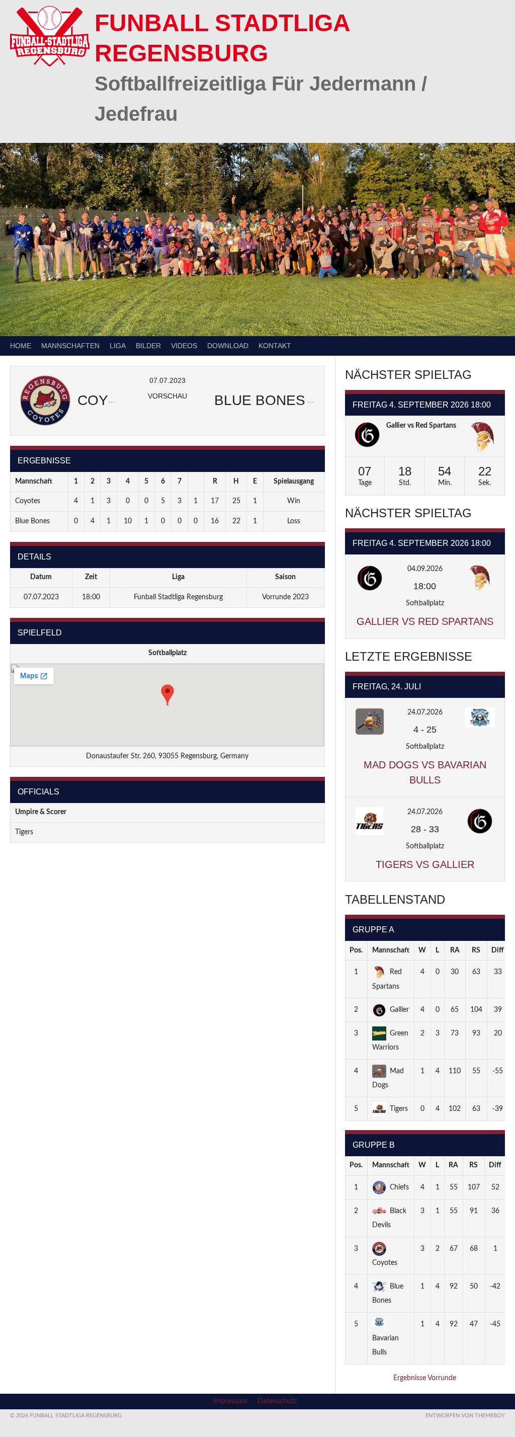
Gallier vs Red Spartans (421, 425)
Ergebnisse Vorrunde (424, 1378)
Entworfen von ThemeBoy (465, 1415)
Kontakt (275, 346)
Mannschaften (70, 346)
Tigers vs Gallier (425, 864)
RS (476, 950)
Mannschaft (390, 950)
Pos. (356, 950)
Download (227, 346)
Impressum (230, 1401)
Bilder (148, 346)
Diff (497, 950)
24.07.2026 (425, 712)
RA (455, 950)
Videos (184, 346)
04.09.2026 (425, 569)
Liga (118, 346)
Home (20, 346)
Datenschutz (277, 1401)
